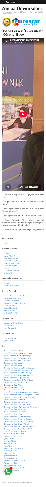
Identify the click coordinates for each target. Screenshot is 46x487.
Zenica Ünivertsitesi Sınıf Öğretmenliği (17, 356)
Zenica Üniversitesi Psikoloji (13, 385)
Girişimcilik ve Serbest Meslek (14, 303)
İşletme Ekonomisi (10, 308)
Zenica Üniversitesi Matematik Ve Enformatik (19, 397)
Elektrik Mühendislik (11, 261)
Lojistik (6, 268)
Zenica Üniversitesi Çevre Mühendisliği (17, 373)
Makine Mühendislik (11, 258)
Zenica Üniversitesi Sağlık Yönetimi (16, 382)
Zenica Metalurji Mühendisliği (14, 434)
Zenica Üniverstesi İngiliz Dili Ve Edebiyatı (18, 380)
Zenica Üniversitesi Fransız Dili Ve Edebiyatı (19, 368)
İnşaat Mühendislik (10, 256)
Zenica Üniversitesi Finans (13, 414)
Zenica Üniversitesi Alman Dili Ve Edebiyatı (19, 375)
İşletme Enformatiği (10, 313)
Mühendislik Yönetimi (11, 270)
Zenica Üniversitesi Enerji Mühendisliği (17, 416)
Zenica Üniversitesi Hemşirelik (14, 409)
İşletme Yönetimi (9, 310)
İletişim (6, 283)
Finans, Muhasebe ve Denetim (14, 296)
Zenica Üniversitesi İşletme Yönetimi (16, 402)
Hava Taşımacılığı (10, 328)
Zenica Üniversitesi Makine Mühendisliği (18, 370)
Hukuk (6, 243)
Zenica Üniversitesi (22, 8)
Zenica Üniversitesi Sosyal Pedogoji (16, 377)
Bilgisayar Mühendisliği (12, 263)
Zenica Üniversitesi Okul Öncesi (15, 431)
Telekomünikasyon (10, 266)
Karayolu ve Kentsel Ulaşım (13, 323)
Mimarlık (7, 253)
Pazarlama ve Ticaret (11, 301)
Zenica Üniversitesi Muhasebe (14, 390)
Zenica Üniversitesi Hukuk (13, 365)
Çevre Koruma (9, 340)
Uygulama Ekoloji (10, 338)
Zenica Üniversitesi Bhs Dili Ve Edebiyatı (18, 429)
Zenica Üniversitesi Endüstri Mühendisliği (18, 421)
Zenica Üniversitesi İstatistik (13, 363)
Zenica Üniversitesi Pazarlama (14, 387)
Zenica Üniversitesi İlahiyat (13, 351)
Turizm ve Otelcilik (10, 305)
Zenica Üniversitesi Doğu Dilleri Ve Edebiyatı (19, 426)
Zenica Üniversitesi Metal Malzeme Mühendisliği (21, 392)
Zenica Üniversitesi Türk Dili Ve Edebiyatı (18, 353)
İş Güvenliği (8, 273)
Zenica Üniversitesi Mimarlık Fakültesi (17, 360)
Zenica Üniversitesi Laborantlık (14, 399)
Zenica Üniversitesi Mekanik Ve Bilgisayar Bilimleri (21, 395)
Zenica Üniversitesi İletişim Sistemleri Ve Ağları (20, 407)
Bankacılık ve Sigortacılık (12, 298)
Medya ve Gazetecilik (11, 285)
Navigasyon (10, 2)
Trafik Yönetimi (9, 325)
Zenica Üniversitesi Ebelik (13, 436)
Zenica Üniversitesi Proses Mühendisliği (18, 358)
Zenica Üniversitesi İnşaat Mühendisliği (17, 404)
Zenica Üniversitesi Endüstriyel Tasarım (18, 419)
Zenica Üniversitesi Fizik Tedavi (15, 412)
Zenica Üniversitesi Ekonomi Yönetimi (17, 424)
